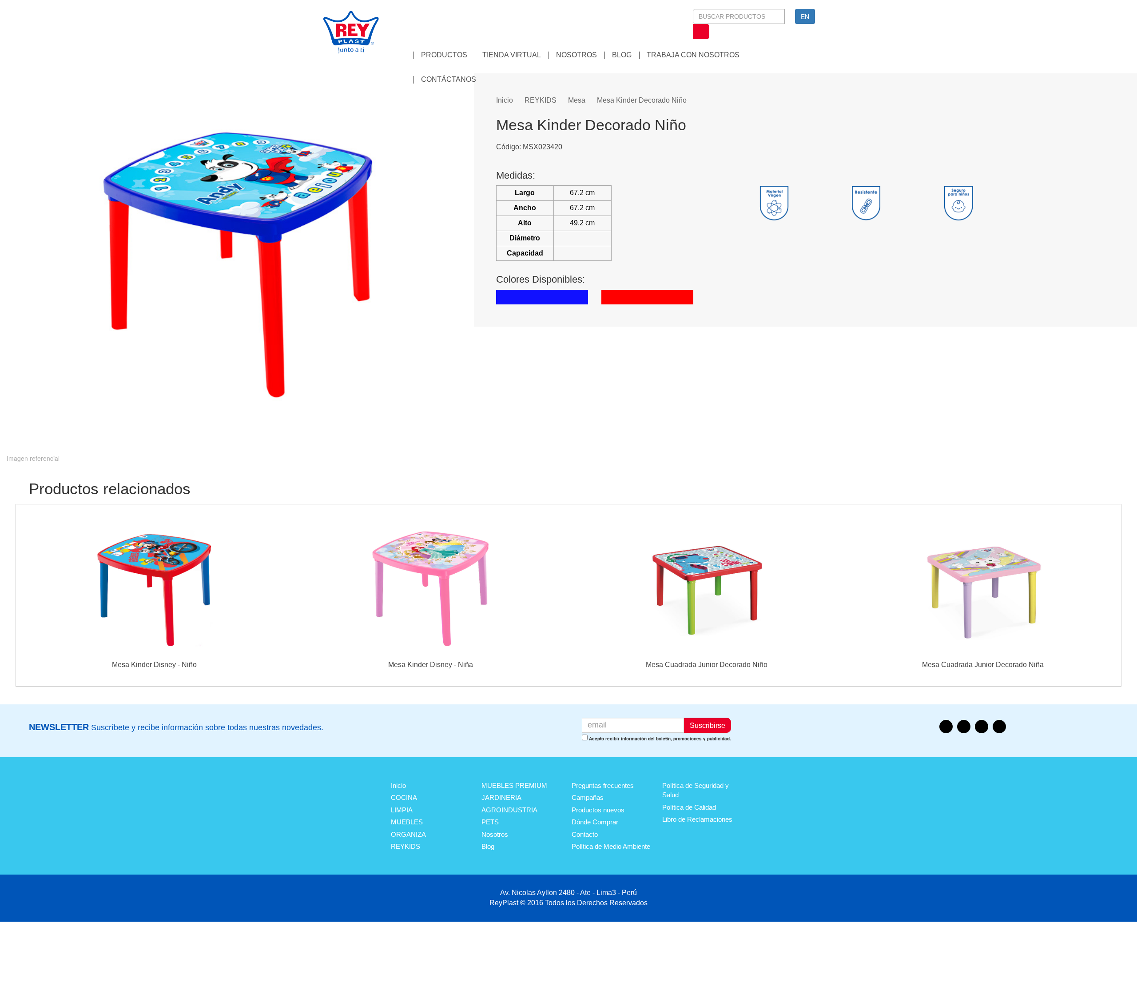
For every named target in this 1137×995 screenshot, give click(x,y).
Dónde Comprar (595, 822)
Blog (487, 846)
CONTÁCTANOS (448, 79)
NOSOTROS (576, 55)
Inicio (504, 100)
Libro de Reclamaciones (697, 819)
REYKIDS (541, 100)
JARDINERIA (501, 797)
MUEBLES (407, 822)
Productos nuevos (598, 810)
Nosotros (494, 834)
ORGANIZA (408, 834)
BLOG (622, 55)
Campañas (588, 797)
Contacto (585, 834)
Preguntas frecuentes (603, 785)
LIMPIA (402, 810)
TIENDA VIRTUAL (511, 55)
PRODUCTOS (444, 55)
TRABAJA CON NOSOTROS (693, 55)
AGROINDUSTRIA (509, 810)
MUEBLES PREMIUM (514, 785)
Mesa (576, 100)
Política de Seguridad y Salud (695, 790)
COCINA (404, 797)
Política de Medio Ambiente (611, 846)
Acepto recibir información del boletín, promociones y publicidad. (660, 738)
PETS (490, 822)
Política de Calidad (689, 807)
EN (805, 16)
